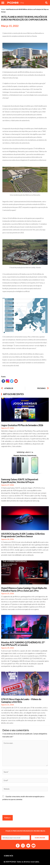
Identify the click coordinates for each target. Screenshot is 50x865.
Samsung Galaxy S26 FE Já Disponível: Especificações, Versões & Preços (19, 480)
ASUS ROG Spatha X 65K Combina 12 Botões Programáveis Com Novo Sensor (23, 535)
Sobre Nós (8, 856)
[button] (2, 2)
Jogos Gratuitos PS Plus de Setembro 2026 (22, 425)
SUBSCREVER (40, 838)
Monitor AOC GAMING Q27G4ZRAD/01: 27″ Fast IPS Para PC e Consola (23, 643)
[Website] (25, 789)
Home (3, 9)
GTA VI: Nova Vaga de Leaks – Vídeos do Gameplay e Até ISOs (21, 700)
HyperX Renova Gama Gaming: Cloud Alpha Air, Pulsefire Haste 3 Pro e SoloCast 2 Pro (24, 589)
